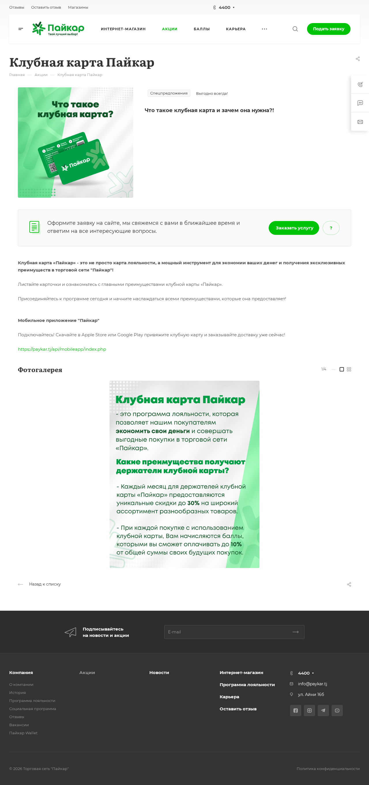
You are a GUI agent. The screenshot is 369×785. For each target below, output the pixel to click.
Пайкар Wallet (23, 733)
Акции (87, 672)
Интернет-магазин (241, 672)
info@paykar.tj (312, 683)
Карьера (229, 696)
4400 (224, 7)
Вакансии (19, 724)
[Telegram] (323, 710)
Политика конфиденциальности (328, 768)
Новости (159, 672)
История (17, 692)
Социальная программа (32, 708)
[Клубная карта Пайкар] (75, 142)
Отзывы (16, 716)
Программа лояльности (32, 700)
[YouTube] (337, 710)
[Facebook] (295, 710)
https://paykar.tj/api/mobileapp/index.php (62, 349)
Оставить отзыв (238, 709)
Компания (21, 672)
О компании (21, 684)
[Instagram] (309, 710)
